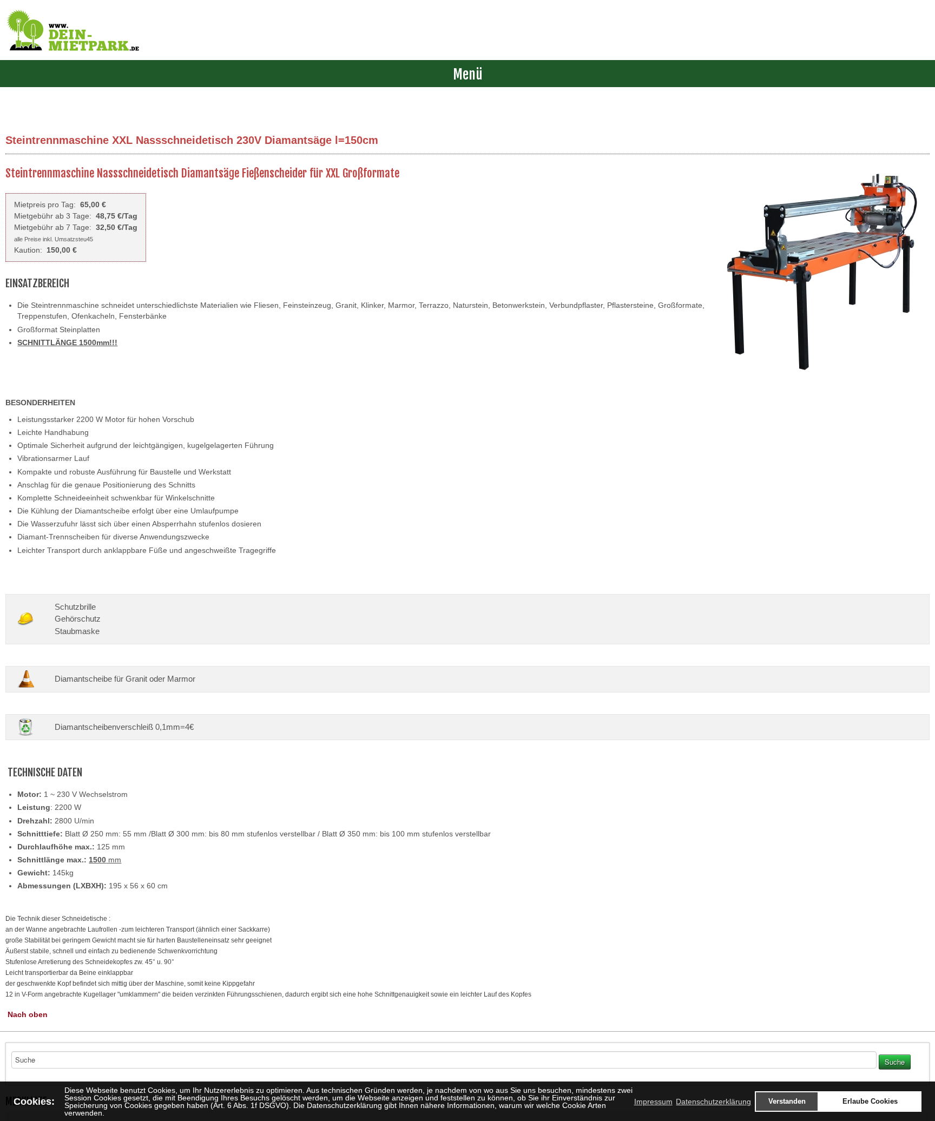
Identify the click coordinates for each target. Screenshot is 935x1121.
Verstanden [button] (787, 1101)
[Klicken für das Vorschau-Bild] (821, 272)
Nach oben (28, 1014)
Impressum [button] (653, 1101)
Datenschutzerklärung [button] (713, 1101)
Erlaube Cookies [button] (870, 1101)
